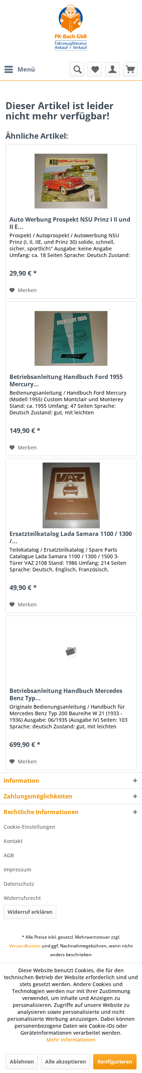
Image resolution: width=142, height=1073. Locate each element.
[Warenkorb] (130, 69)
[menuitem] (19, 69)
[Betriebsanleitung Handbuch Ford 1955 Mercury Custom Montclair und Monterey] (71, 338)
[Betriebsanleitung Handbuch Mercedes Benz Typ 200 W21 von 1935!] (71, 652)
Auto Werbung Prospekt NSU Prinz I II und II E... (69, 223)
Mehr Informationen (71, 1039)
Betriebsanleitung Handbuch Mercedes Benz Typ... (65, 694)
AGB (9, 855)
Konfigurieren (115, 1061)
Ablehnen (22, 1061)
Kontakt (13, 841)
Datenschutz (19, 883)
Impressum (17, 869)
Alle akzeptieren (65, 1061)
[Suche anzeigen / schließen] (77, 69)
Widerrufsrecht (22, 897)
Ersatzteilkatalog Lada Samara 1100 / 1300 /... (70, 537)
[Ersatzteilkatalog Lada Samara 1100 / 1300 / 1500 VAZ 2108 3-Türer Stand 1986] (71, 495)
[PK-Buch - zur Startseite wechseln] (71, 31)
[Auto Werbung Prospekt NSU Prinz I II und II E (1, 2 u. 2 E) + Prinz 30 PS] (71, 181)
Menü (26, 69)
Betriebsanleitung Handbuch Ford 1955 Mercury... (66, 380)
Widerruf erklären (30, 911)
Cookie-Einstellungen (29, 826)
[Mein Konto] (112, 69)
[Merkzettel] (94, 69)
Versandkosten (25, 946)
